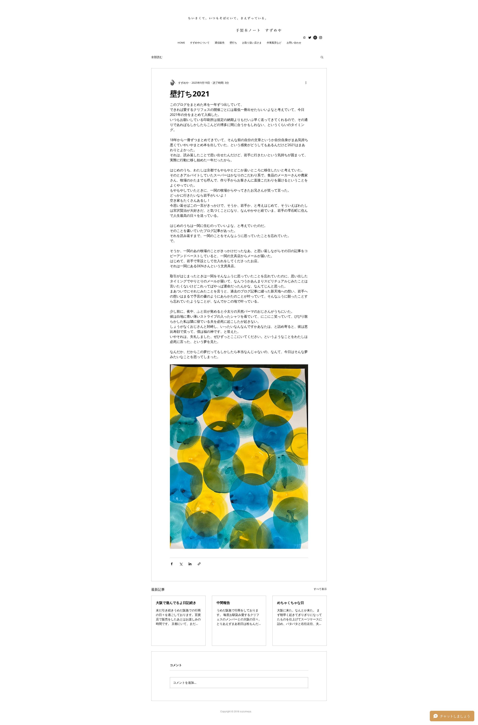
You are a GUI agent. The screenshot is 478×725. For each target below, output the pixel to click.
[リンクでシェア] (199, 564)
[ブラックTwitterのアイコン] (310, 37)
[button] (322, 56)
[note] (304, 37)
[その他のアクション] (306, 82)
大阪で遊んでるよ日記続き (176, 602)
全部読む (156, 57)
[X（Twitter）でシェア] (181, 564)
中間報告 (223, 602)
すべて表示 (320, 589)
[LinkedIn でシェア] (190, 564)
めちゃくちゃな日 (290, 602)
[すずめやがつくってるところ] (315, 37)
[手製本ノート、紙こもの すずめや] (320, 37)
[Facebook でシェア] (171, 564)
